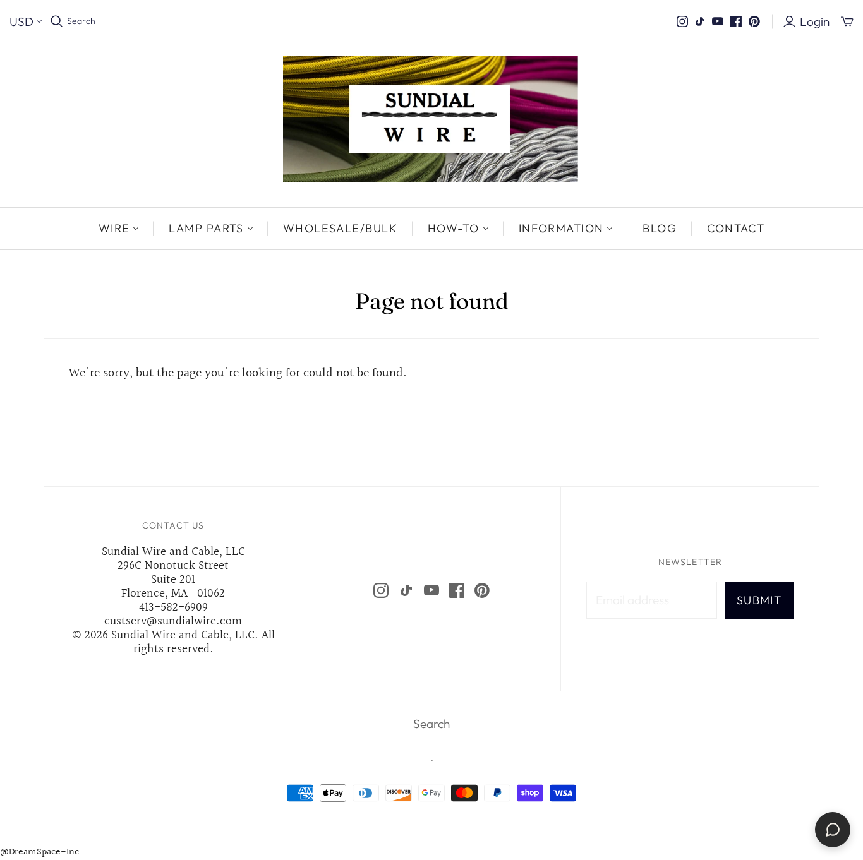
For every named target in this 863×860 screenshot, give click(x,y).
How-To (454, 228)
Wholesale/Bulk (340, 228)
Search (81, 21)
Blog (660, 228)
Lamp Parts (206, 228)
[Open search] (57, 21)
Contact (735, 228)
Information (561, 228)
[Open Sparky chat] (832, 829)
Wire (114, 228)
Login (815, 21)
